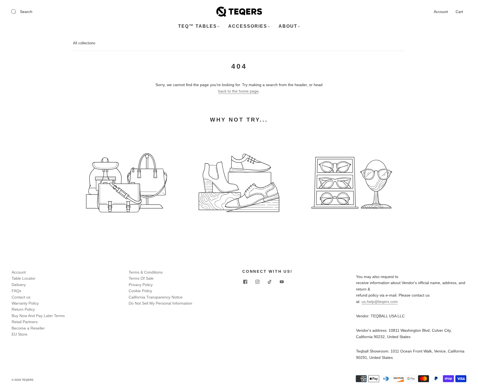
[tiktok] (269, 282)
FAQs (16, 291)
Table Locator (23, 278)
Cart (459, 11)
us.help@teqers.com (380, 301)
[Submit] (17, 11)
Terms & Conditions (146, 272)
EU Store (19, 334)
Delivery (19, 284)
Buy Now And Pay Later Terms (38, 315)
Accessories (247, 26)
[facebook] (245, 282)
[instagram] (257, 282)
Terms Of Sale (141, 278)
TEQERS (27, 379)
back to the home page (238, 91)
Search (26, 11)
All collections (84, 43)
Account (441, 11)
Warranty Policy (25, 303)
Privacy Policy (141, 284)
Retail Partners (25, 322)
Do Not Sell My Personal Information (160, 303)
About (288, 26)
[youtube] (282, 282)
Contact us (21, 297)
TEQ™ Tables (197, 26)
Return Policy (23, 309)
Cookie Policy (140, 291)
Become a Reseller (28, 328)
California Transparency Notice (156, 297)
